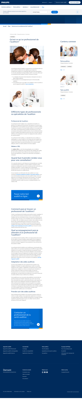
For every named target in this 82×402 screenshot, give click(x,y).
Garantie (25, 376)
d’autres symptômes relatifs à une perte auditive (27, 174)
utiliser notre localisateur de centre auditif (21, 226)
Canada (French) (65, 372)
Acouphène (44, 353)
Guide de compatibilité (28, 351)
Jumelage (25, 349)
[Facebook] (45, 372)
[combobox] (40, 12)
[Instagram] (47, 372)
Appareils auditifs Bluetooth (9, 349)
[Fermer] (77, 12)
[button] (38, 196)
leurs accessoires (29, 84)
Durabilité (63, 351)
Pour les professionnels (66, 349)
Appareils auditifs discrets (9, 353)
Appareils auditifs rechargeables (10, 351)
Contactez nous (26, 372)
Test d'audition (45, 349)
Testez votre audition (74, 2)
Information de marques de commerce (67, 354)
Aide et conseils (26, 374)
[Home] (5, 2)
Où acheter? (25, 378)
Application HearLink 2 (28, 353)
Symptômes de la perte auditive (49, 351)
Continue (55, 12)
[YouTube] (42, 372)
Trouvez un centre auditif (61, 2)
